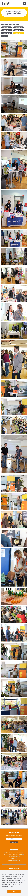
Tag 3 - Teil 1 (18, 30)
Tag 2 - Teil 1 (14, 24)
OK (14, 891)
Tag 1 (4, 24)
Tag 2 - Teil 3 (18, 27)
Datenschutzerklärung (8, 886)
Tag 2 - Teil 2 (6, 27)
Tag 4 (4, 36)
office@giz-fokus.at (14, 860)
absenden (14, 842)
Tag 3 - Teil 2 (6, 33)
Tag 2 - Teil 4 (6, 30)
